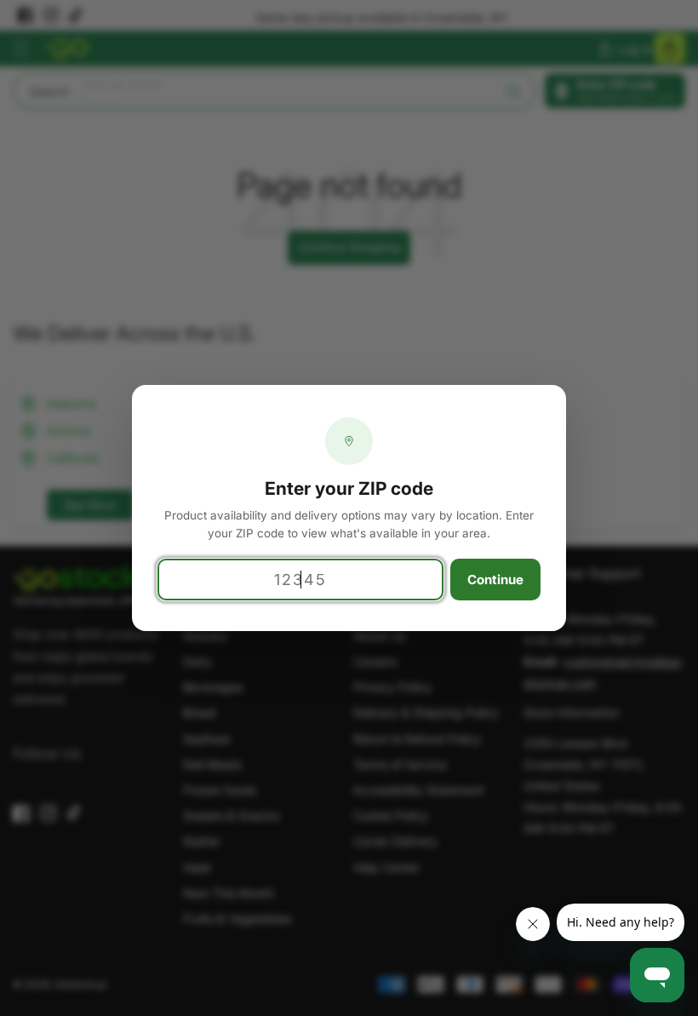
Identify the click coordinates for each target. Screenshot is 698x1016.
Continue (495, 579)
